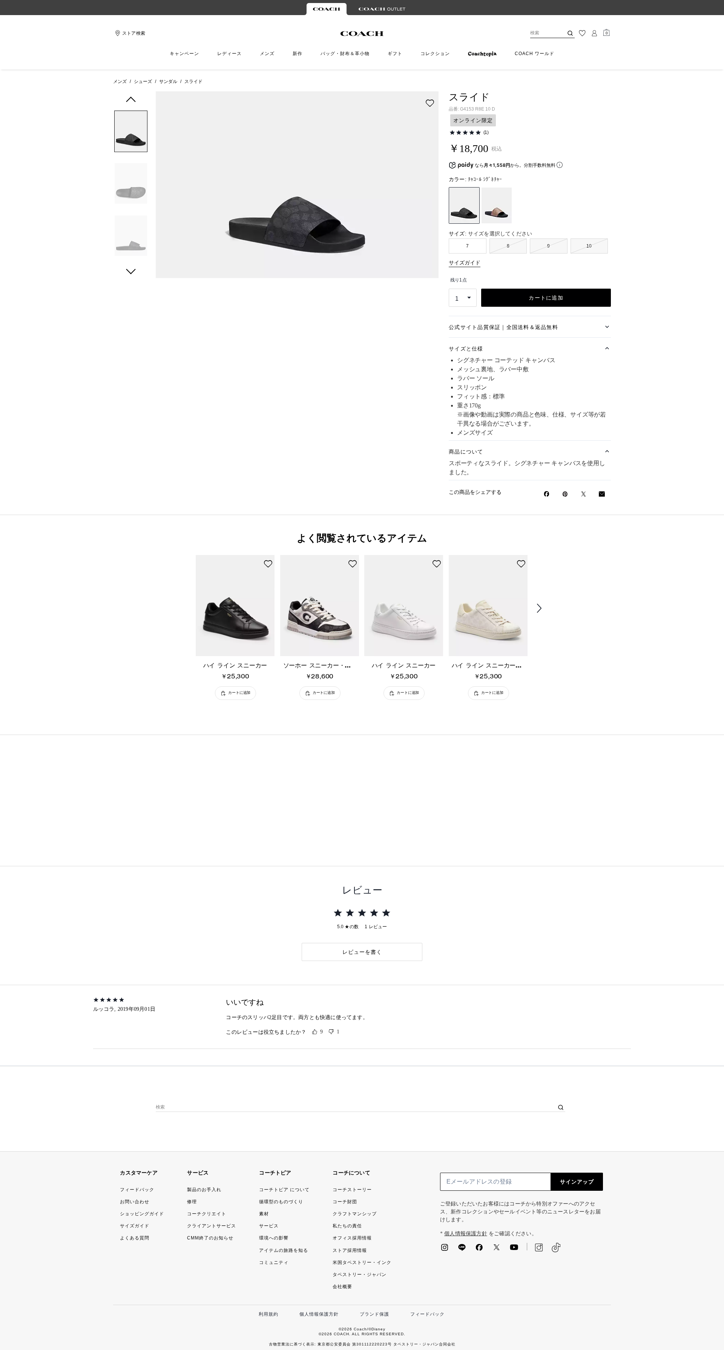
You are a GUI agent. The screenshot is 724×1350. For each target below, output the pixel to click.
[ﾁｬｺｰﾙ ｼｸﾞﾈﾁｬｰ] (464, 205)
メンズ (120, 81)
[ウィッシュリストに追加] (430, 103)
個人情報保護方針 (465, 1233)
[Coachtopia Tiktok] (556, 1247)
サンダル (168, 81)
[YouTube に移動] (513, 1249)
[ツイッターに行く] (496, 1249)
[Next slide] (545, 609)
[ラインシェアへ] (461, 1249)
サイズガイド (464, 263)
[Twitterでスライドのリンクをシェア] (583, 494)
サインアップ (577, 1182)
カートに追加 (546, 298)
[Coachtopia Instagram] (535, 1247)
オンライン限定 (473, 120)
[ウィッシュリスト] (582, 33)
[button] (131, 132)
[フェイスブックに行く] (479, 1249)
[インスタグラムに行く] (444, 1249)
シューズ (143, 81)
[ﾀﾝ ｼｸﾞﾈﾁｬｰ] (496, 205)
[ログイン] (594, 33)
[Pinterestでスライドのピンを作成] (565, 494)
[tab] (327, 9)
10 (589, 246)
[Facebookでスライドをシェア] (546, 493)
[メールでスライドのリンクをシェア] (601, 494)
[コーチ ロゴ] (362, 33)
